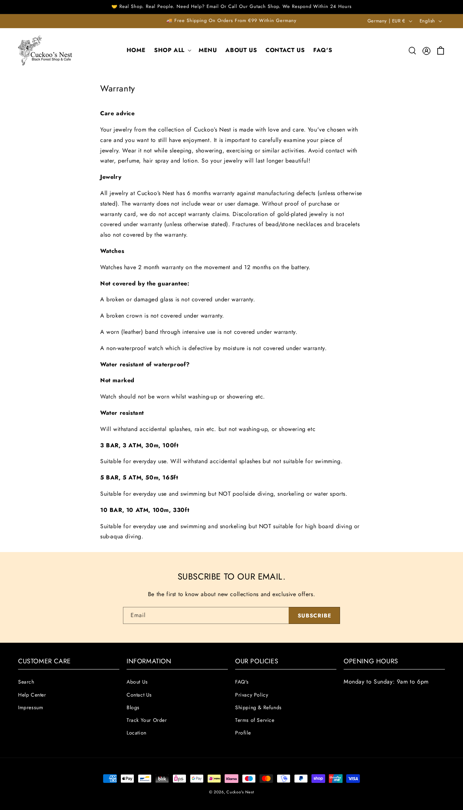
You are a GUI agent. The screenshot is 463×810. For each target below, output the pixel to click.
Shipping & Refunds (258, 707)
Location (136, 732)
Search (26, 682)
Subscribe (314, 616)
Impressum (30, 707)
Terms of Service (255, 720)
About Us (137, 682)
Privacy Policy (251, 694)
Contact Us (139, 694)
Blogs (133, 707)
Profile (243, 732)
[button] (172, 50)
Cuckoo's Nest (240, 792)
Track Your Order (147, 720)
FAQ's (242, 682)
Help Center (32, 694)
